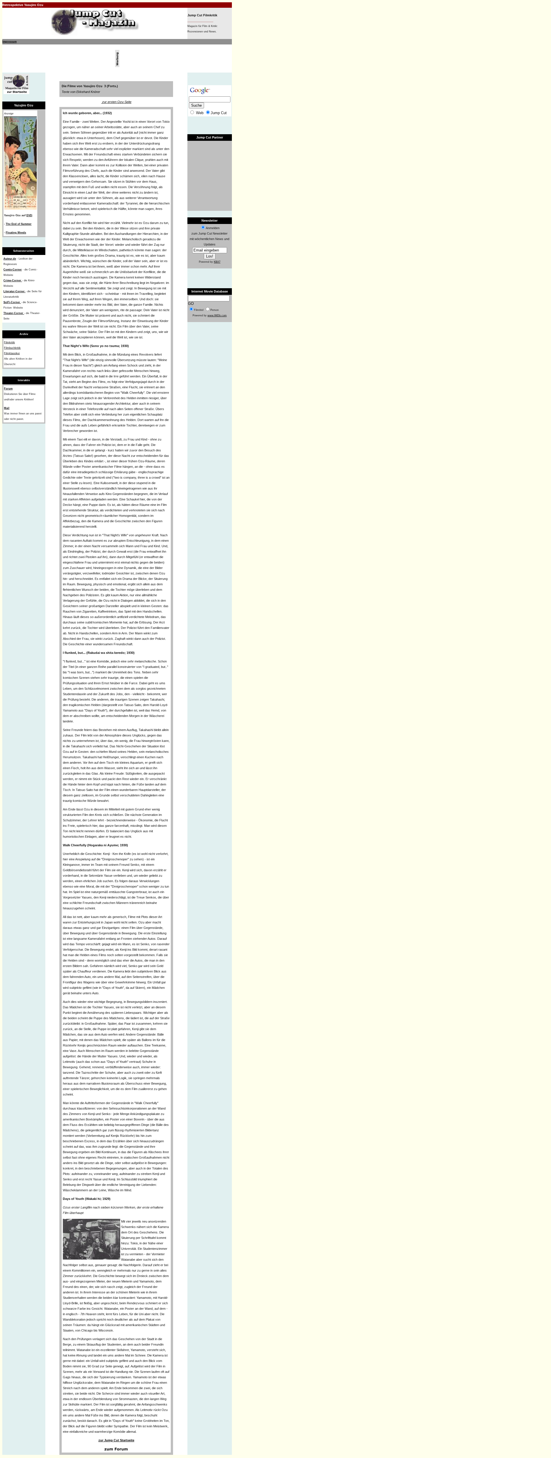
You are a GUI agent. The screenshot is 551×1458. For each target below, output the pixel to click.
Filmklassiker (12, 353)
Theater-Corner (13, 313)
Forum (8, 388)
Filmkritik (9, 342)
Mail (6, 408)
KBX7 (217, 261)
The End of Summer (19, 224)
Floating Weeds (16, 232)
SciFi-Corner (12, 302)
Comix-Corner (12, 269)
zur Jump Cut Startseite (116, 1440)
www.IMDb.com (217, 315)
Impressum (9, 41)
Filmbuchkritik (12, 347)
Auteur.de (9, 258)
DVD (29, 215)
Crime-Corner (12, 280)
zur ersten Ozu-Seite (116, 102)
